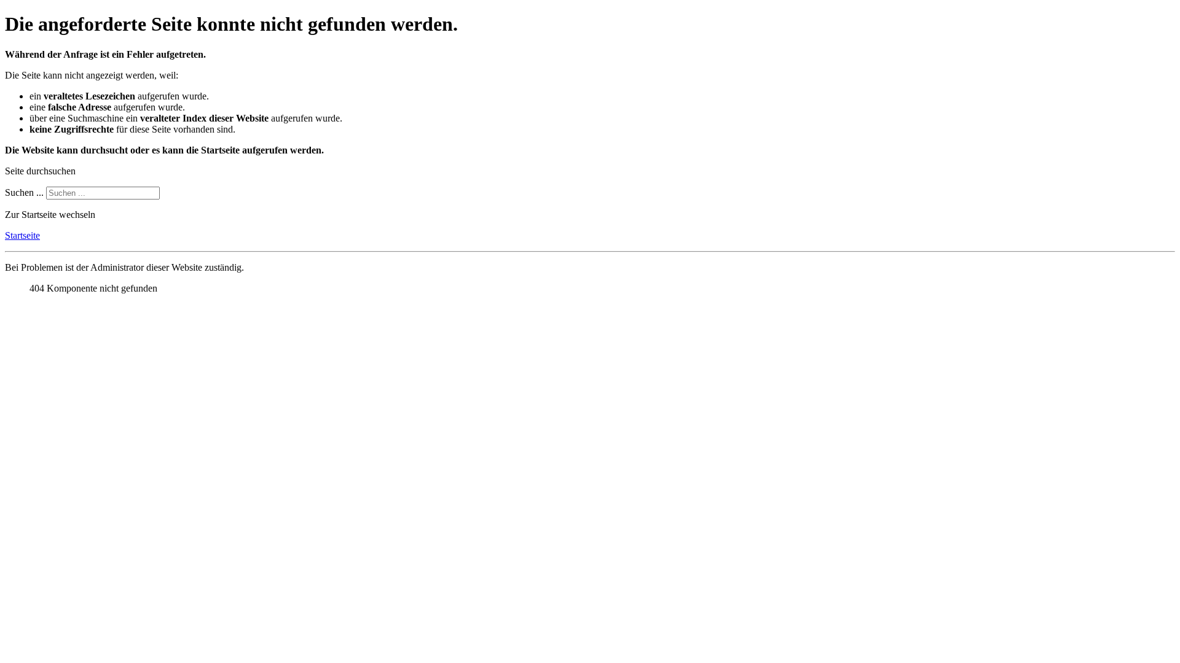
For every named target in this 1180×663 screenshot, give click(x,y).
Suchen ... (24, 192)
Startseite (22, 235)
